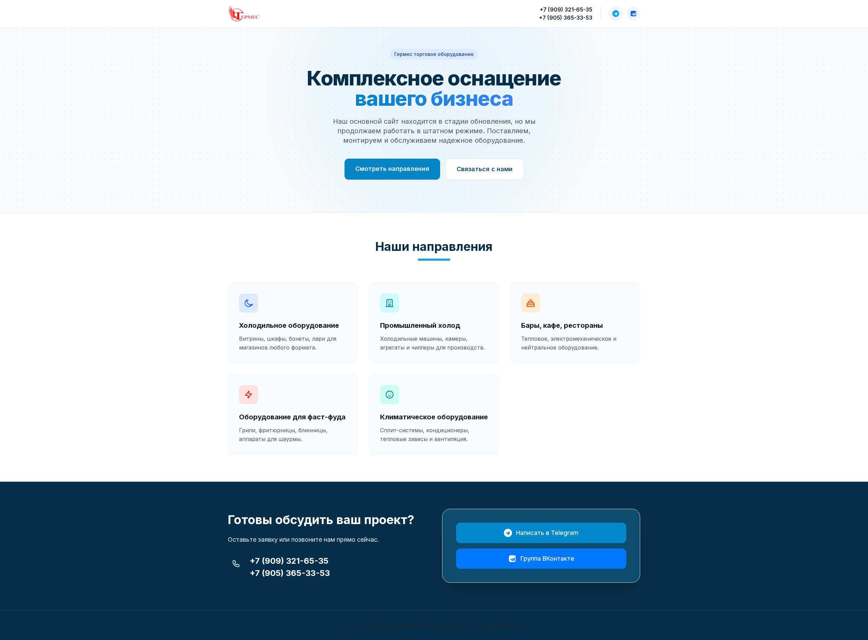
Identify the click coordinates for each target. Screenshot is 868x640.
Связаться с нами (485, 169)
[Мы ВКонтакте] (633, 13)
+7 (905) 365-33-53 (565, 17)
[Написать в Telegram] (616, 13)
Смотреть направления (392, 168)
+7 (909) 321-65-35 (566, 9)
